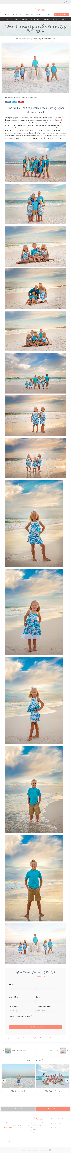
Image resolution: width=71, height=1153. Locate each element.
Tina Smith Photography (33, 1150)
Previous (4, 1081)
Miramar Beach (49, 1038)
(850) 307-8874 (64, 2)
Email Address (14, 997)
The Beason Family (18, 1091)
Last (37, 992)
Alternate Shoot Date (43, 1006)
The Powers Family (52, 1091)
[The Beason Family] (18, 1076)
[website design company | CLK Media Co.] (50, 1149)
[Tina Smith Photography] (17, 38)
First (10, 992)
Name (11, 984)
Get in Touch (18, 1128)
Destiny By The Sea (34, 1038)
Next (67, 1081)
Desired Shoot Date (16, 1006)
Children (25, 1038)
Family (42, 1038)
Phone (38, 997)
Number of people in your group (20, 1016)
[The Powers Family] (52, 1076)
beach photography (16, 1038)
